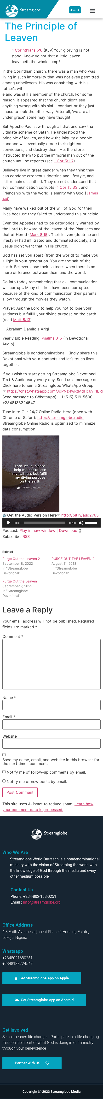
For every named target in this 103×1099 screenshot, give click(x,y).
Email (8, 717)
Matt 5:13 (21, 319)
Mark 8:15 (38, 234)
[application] (51, 523)
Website (9, 736)
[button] (92, 10)
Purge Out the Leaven (19, 581)
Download (68, 530)
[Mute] (81, 522)
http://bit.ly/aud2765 (80, 515)
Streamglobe (30, 9)
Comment (12, 636)
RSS (26, 536)
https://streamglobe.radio (60, 417)
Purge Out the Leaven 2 (21, 559)
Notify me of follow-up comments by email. (46, 772)
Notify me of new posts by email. (37, 781)
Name (9, 697)
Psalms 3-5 (52, 338)
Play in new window (37, 530)
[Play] (8, 522)
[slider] (91, 522)
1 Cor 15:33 (67, 187)
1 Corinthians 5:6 (27, 50)
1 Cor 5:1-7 (64, 161)
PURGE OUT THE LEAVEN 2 (73, 559)
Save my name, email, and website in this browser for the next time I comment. (50, 761)
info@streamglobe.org (42, 902)
